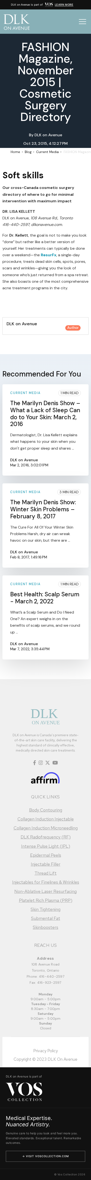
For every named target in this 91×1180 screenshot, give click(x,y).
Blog (28, 152)
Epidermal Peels (45, 855)
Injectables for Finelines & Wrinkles (45, 882)
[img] (49, 5)
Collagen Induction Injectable (45, 819)
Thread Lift (45, 873)
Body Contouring (45, 810)
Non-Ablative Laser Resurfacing (45, 891)
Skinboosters (45, 927)
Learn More (64, 4)
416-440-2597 (51, 976)
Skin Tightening (45, 909)
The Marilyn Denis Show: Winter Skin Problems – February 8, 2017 (43, 509)
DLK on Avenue (48, 134)
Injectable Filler (45, 864)
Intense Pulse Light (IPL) (45, 846)
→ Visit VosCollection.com (45, 1156)
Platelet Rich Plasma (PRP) (45, 900)
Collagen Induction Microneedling (46, 828)
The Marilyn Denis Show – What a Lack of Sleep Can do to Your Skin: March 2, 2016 (45, 413)
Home (15, 152)
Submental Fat (45, 918)
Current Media (47, 152)
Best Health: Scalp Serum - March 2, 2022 (44, 597)
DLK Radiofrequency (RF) (46, 837)
